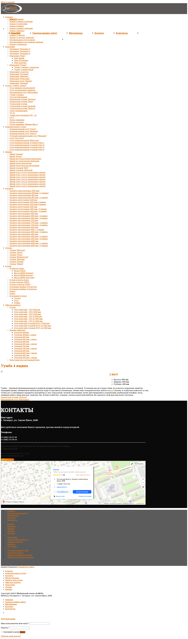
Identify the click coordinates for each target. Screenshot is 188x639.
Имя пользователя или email (15, 623)
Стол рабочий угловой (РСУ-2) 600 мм (32, 323)
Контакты (122, 33)
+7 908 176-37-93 (9, 448)
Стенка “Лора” (16, 255)
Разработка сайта (26, 567)
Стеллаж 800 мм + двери (25, 353)
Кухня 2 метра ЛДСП (19, 282)
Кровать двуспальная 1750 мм (24, 220)
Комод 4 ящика (17, 26)
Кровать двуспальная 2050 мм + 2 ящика (29, 243)
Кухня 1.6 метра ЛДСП (20, 284)
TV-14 (12, 113)
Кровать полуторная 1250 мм (23, 200)
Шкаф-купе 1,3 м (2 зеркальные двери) (27, 175)
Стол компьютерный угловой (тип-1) (27, 143)
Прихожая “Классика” (20, 79)
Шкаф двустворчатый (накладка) (25, 159)
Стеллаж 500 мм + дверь (25, 339)
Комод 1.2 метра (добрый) (22, 37)
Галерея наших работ (44, 33)
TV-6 (12, 117)
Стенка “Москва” (17, 259)
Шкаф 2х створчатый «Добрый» (24, 161)
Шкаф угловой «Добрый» (21, 170)
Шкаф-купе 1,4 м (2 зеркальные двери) (27, 177)
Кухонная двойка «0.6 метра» (23, 289)
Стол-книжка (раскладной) (22, 88)
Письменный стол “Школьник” (24, 92)
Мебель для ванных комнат (21, 557)
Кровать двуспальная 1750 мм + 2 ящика (29, 223)
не (12, 393)
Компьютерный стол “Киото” (23, 133)
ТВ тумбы (12, 546)
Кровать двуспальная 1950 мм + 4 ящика (29, 239)
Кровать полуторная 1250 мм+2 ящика (28, 202)
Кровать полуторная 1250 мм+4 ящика (28, 204)
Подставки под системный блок (24, 360)
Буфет (12, 293)
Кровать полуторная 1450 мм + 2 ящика (28, 209)
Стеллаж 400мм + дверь (25, 335)
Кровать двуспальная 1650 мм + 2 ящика (29, 216)
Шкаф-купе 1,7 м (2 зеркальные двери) (27, 184)
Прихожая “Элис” (18, 56)
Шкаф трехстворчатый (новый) (24, 165)
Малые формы (12, 578)
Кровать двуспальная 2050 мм (24, 241)
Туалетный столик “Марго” (22, 108)
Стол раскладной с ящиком (22, 90)
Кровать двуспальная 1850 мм (24, 227)
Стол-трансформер (19, 111)
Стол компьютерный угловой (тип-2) (27, 145)
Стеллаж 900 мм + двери (25, 357)
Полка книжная (17, 120)
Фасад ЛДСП (20, 271)
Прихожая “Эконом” (19, 83)
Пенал (12, 291)
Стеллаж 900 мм (21, 355)
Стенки (8, 248)
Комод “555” (15, 33)
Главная (11, 511)
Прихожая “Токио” (18, 65)
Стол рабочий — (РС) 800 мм (27, 309)
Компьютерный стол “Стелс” (23, 129)
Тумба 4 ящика (17, 95)
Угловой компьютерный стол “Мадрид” (28, 136)
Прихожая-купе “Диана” (21, 81)
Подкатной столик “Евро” (21, 101)
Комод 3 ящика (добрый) (21, 21)
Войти (22, 632)
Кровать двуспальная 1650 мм (24, 213)
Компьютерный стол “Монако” (24, 131)
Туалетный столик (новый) (22, 106)
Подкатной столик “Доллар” (23, 99)
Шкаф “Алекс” (16, 156)
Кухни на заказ (17, 268)
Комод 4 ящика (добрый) (21, 28)
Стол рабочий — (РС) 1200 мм (27, 314)
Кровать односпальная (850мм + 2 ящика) (29, 193)
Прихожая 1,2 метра (19, 72)
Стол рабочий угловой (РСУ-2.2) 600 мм (32, 328)
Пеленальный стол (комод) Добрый (26, 42)
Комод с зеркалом (18, 44)
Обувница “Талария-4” (20, 53)
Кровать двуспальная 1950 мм (24, 234)
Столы (13, 307)
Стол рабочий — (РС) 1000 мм (27, 312)
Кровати (9, 188)
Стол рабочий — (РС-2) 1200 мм (28, 321)
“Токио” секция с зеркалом (26, 67)
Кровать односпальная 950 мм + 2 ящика (29, 197)
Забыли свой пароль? (11, 636)
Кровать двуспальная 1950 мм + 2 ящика (29, 236)
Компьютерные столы (15, 127)
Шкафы (8, 152)
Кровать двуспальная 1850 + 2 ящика (27, 229)
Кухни (8, 266)
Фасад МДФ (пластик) (24, 277)
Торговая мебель (15, 553)
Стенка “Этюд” (16, 252)
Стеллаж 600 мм (21, 341)
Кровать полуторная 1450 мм (23, 207)
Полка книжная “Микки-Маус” (24, 124)
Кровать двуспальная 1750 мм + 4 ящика (29, 225)
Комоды (9, 17)
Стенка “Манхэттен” (19, 257)
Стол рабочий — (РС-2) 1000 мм (28, 319)
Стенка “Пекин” (17, 261)
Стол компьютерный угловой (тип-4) (27, 149)
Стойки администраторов (20, 555)
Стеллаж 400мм (21, 332)
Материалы (76, 33)
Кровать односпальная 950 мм (24, 195)
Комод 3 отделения (18, 24)
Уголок (17, 298)
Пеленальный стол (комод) (22, 40)
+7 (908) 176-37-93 (9, 437)
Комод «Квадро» (17, 31)
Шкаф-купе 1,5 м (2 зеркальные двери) (27, 179)
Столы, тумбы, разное (15, 85)
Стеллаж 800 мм (21, 351)
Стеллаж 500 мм (21, 337)
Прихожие (10, 47)
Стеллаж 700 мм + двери (25, 348)
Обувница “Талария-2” (20, 49)
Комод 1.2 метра (17, 35)
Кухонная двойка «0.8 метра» (23, 287)
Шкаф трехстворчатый (20, 163)
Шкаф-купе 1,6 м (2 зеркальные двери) (27, 181)
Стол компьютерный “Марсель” (24, 140)
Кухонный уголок (18, 296)
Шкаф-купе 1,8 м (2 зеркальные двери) (27, 186)
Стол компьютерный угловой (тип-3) (27, 147)
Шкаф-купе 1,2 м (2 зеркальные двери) (27, 172)
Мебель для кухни (14, 580)
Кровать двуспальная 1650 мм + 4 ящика (29, 218)
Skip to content (8, 2)
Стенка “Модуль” (17, 250)
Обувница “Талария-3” (20, 51)
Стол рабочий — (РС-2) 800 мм (28, 316)
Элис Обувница (21, 60)
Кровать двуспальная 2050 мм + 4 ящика (29, 245)
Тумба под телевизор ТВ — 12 (23, 115)
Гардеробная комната (18, 539)
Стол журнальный (18, 97)
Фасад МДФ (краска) (23, 275)
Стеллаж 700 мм (21, 346)
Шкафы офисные (17, 330)
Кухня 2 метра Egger (19, 280)
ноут (112, 390)
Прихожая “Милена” (19, 76)
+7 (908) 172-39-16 (9, 439)
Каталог (99, 33)
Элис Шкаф (19, 58)
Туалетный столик (18, 104)
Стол (16, 300)
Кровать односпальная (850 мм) (24, 191)
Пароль (5, 627)
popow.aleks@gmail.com (12, 455)
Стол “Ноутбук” (17, 138)
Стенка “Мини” (16, 264)
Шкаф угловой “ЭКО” (19, 168)
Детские (11, 533)
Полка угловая (17, 122)
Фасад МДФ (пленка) (23, 273)
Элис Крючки (20, 63)
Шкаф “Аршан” (16, 154)
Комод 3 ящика (17, 19)
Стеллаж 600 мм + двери (25, 344)
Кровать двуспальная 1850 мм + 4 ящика (29, 232)
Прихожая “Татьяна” (19, 74)
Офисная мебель (13, 305)
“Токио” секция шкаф (23, 69)
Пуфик (17, 303)
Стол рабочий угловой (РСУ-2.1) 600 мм (32, 325)
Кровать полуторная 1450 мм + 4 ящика (28, 211)
